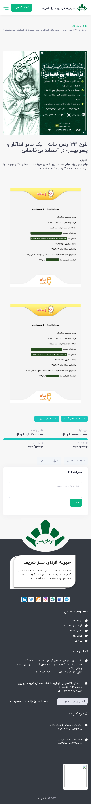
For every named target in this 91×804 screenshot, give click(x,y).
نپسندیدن (49, 461)
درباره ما (77, 620)
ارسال (76, 502)
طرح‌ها (75, 26)
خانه (85, 26)
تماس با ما (76, 631)
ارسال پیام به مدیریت (72, 701)
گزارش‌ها (77, 636)
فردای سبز (40, 798)
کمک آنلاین (21, 7)
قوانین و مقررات (72, 626)
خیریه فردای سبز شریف (58, 8)
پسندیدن (76, 461)
